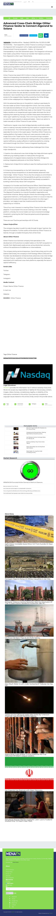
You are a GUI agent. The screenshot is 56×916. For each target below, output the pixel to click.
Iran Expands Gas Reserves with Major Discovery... (24, 790)
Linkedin (14, 904)
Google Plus (15, 900)
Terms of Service (10, 869)
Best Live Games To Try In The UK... (10, 486)
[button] (29, 1)
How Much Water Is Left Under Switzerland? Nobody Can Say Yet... (29, 684)
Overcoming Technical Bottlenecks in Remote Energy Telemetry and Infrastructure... (22, 490)
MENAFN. (13, 911)
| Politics (41, 18)
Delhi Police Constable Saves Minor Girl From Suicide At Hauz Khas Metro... (29, 544)
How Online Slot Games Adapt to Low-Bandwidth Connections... (17, 488)
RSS (13, 906)
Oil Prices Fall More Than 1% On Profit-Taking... (22, 638)
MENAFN (7, 42)
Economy (49, 18)
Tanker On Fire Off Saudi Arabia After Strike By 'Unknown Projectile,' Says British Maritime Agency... (27, 715)
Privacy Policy (9, 871)
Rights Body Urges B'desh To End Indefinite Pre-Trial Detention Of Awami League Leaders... (25, 755)
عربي (25, 1)
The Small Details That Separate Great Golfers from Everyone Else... (18, 493)
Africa (33, 18)
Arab (21, 18)
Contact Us (8, 873)
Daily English (10, 883)
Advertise (8, 875)
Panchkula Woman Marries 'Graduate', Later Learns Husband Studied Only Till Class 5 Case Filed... (28, 820)
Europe (15, 18)
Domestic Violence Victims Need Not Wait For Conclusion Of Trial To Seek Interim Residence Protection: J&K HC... (28, 602)
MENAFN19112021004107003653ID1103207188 (20, 358)
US (7, 18)
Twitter (13, 898)
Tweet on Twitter (33, 35)
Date (5, 34)
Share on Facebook (24, 35)
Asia (27, 18)
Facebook (14, 896)
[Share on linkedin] (46, 35)
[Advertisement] (28, 12)
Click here (16, 862)
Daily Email (14, 902)
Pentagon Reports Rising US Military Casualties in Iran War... (28, 579)
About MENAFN (10, 877)
